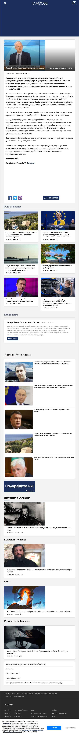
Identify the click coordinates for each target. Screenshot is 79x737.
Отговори (13, 339)
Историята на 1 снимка (38, 713)
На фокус (7, 710)
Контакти (16, 693)
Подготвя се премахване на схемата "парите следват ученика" (51, 410)
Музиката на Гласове (16, 620)
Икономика (17, 713)
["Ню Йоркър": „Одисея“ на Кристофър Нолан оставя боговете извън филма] (39, 597)
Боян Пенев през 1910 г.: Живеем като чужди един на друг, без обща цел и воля (39, 529)
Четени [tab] (9, 354)
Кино (7, 581)
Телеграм (31, 163)
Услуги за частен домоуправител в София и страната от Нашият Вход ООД (34, 683)
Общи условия (27, 693)
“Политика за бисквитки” (12, 732)
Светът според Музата (39, 716)
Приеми (54, 728)
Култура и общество (21, 710)
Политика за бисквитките (14, 696)
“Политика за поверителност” (32, 730)
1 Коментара (52, 198)
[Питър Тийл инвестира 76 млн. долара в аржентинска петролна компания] (21, 287)
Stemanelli (9, 669)
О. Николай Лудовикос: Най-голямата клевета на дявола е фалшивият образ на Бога (39, 570)
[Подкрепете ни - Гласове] (19, 486)
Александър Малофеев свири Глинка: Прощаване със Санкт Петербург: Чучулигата (37, 652)
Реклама (7, 693)
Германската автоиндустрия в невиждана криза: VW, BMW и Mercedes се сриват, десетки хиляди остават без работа (57, 302)
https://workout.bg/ (13, 678)
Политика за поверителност (46, 693)
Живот (54, 710)
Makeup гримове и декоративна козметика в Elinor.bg (26, 664)
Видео (33, 710)
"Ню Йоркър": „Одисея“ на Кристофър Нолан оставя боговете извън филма (39, 611)
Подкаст (7, 713)
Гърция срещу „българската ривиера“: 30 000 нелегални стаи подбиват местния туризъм (21, 234)
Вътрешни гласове (15, 539)
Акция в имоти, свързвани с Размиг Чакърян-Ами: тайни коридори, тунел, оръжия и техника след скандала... (52, 362)
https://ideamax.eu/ (13, 673)
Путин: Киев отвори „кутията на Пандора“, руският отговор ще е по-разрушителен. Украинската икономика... (53, 386)
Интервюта (18, 716)
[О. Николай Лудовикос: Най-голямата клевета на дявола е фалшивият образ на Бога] (39, 555)
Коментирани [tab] (23, 354)
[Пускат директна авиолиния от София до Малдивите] (58, 254)
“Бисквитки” (7, 723)
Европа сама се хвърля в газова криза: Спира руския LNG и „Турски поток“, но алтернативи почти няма (56, 234)
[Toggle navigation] (74, 3)
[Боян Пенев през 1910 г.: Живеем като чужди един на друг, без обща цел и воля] (39, 514)
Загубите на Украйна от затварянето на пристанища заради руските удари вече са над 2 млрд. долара (20, 268)
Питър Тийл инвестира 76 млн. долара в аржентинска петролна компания (21, 300)
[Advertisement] (39, 22)
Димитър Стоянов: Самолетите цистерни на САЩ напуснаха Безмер (54, 458)
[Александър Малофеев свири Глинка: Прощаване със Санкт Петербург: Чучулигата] (39, 637)
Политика (8, 716)
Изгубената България (17, 497)
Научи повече (70, 728)
